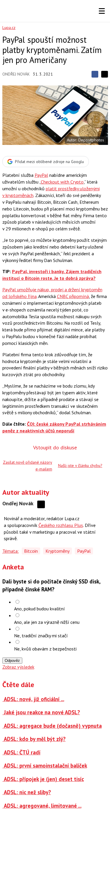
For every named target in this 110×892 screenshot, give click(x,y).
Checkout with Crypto (62, 182)
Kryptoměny (57, 551)
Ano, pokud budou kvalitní (39, 609)
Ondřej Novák (16, 74)
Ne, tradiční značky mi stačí (41, 635)
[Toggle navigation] (102, 11)
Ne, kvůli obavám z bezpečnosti (45, 649)
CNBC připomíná (73, 296)
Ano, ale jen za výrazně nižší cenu (46, 622)
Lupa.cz (9, 27)
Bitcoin (31, 551)
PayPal (41, 175)
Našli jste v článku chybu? (80, 465)
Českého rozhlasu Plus (60, 525)
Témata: (10, 551)
